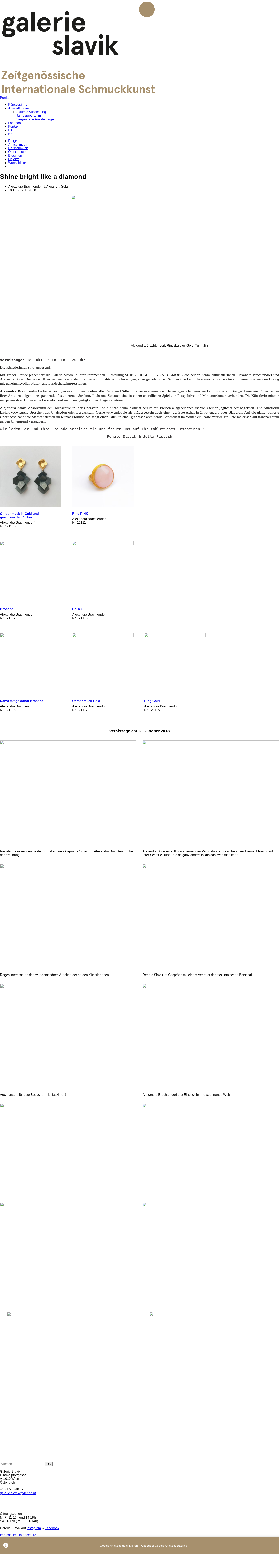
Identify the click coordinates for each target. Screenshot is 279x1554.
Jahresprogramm (28, 115)
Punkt (4, 97)
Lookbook (15, 123)
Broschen (15, 155)
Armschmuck (17, 144)
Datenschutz (27, 1535)
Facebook (52, 1528)
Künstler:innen (18, 104)
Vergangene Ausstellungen (36, 119)
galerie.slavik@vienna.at (18, 1493)
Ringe (12, 141)
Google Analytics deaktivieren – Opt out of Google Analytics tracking (143, 1545)
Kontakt (13, 126)
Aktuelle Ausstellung (31, 112)
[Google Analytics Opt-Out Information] (5, 1546)
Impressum (8, 1535)
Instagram (34, 1528)
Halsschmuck (18, 148)
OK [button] (48, 1464)
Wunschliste (17, 163)
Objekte (13, 159)
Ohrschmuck (17, 152)
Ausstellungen (18, 108)
